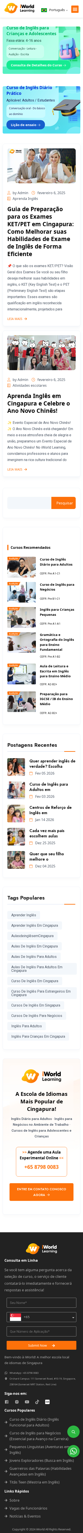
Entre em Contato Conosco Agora (41, 1192)
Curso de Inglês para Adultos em (48, 786)
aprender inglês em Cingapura (34, 925)
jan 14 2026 (44, 819)
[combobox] (41, 1317)
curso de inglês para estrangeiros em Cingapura (41, 993)
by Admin (20, 192)
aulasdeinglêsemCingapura (32, 936)
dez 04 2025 (44, 866)
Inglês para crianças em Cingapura (38, 1036)
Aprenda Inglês (25, 198)
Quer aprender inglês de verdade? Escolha (52, 763)
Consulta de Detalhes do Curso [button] (37, 65)
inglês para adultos (26, 1026)
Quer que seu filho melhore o (46, 856)
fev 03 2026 (44, 796)
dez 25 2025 (44, 842)
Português (56, 10)
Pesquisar (64, 503)
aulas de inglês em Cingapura (34, 946)
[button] (75, 9)
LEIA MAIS (14, 319)
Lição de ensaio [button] (24, 124)
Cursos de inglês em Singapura (35, 1005)
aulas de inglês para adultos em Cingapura (36, 969)
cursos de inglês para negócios (36, 1016)
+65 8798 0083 (41, 1167)
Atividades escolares (30, 385)
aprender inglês (23, 915)
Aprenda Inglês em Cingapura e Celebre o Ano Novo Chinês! (38, 403)
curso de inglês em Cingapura (34, 981)
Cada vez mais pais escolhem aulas (46, 833)
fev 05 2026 (44, 773)
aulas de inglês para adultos (34, 957)
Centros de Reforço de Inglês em (50, 810)
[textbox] (20, 1317)
